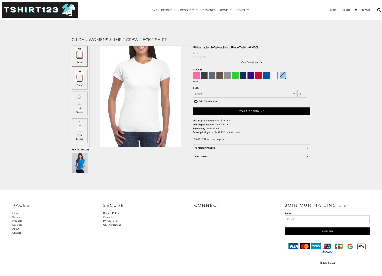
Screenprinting (201, 132)
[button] (168, 9)
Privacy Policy (110, 220)
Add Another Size (208, 101)
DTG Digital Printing (203, 120)
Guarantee (108, 217)
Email (288, 213)
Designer (17, 224)
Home (15, 213)
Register (345, 9)
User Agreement (112, 224)
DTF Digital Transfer (203, 124)
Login (333, 9)
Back (79, 85)
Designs (16, 217)
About (15, 228)
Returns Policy (111, 213)
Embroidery (199, 128)
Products (17, 220)
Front (80, 62)
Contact (16, 232)
